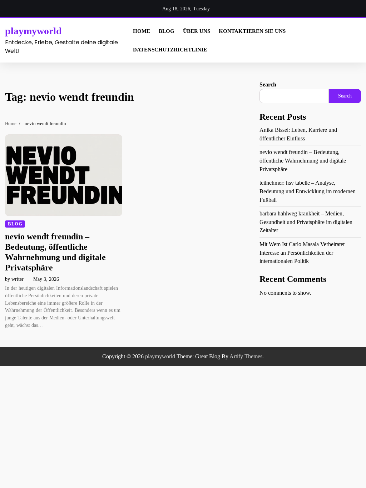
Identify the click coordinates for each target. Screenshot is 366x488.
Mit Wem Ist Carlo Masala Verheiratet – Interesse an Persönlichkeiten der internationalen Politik (304, 252)
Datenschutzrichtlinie (170, 50)
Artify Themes (245, 356)
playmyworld (33, 30)
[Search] (354, 40)
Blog (166, 31)
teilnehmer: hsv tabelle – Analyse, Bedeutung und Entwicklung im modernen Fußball (307, 191)
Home (141, 31)
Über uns (196, 31)
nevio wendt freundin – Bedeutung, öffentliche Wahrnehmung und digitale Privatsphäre (302, 160)
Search (267, 84)
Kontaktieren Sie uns (252, 31)
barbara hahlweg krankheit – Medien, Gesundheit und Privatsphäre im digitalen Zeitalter (305, 221)
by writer (14, 279)
